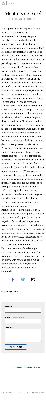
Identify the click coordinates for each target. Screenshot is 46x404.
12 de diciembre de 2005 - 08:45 (23, 19)
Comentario (10, 327)
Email (33, 279)
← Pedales (18, 367)
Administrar (38, 392)
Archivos (23, 392)
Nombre (8, 306)
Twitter (23, 279)
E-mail (14, 317)
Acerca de (8, 392)
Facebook (13, 279)
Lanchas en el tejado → (33, 367)
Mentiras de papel (23, 13)
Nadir (11, 3)
